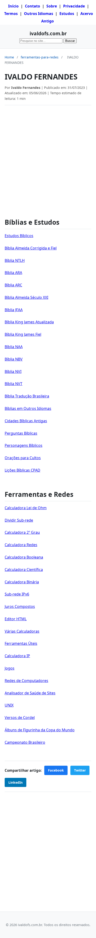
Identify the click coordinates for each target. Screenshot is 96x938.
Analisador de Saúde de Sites (30, 693)
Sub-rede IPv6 (17, 594)
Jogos (9, 668)
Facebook (56, 770)
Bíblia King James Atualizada (29, 322)
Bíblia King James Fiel (23, 334)
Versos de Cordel (20, 717)
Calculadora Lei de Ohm (26, 507)
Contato (32, 6)
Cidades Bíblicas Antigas (26, 420)
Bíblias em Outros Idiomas (28, 408)
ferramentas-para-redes (39, 57)
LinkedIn (15, 782)
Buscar (70, 41)
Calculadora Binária (22, 581)
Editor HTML (16, 618)
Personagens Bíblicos (23, 445)
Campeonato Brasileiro (25, 742)
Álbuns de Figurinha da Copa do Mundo (40, 729)
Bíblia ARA (13, 272)
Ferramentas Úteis (21, 643)
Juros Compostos (20, 606)
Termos (11, 13)
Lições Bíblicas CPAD (22, 470)
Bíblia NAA (14, 346)
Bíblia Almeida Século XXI (26, 297)
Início (13, 6)
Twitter (80, 770)
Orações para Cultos (23, 457)
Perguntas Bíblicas (21, 433)
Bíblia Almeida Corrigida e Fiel (31, 248)
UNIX (9, 705)
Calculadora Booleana (24, 557)
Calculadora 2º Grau (22, 532)
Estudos (66, 13)
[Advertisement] (48, 159)
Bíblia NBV (14, 359)
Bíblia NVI (13, 371)
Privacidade (74, 6)
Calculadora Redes (21, 544)
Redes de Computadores (26, 680)
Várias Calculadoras (22, 631)
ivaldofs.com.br (48, 33)
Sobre (51, 6)
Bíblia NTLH (15, 260)
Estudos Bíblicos (19, 235)
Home (9, 57)
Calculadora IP (17, 655)
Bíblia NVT (13, 383)
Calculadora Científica (24, 569)
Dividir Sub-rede (19, 520)
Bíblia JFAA (14, 309)
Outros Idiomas (38, 13)
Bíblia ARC (13, 285)
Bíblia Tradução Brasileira (27, 396)
